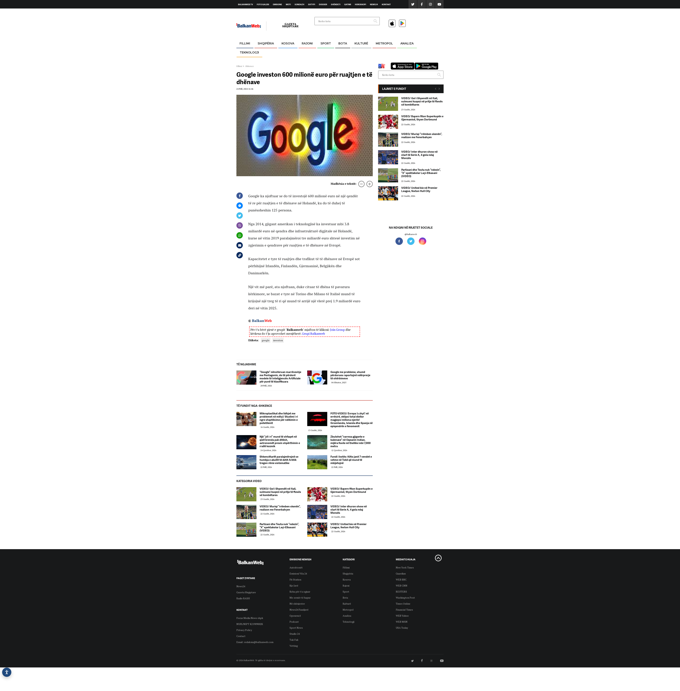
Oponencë (295, 615)
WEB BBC (401, 579)
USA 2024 (342, 52)
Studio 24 (295, 633)
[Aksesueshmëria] (6, 672)
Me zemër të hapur (300, 597)
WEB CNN (401, 585)
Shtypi (311, 4)
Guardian (401, 573)
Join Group (337, 330)
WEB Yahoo (402, 615)
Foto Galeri (263, 4)
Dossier (323, 4)
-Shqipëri (325, 60)
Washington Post (405, 597)
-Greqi (304, 52)
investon (278, 340)
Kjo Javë (294, 585)
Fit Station (295, 579)
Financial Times (404, 609)
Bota (342, 43)
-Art (356, 52)
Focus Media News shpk (249, 618)
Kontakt (386, 4)
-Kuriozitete (382, 52)
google (266, 340)
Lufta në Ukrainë (342, 61)
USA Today (402, 627)
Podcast (294, 621)
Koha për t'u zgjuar (300, 591)
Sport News (296, 627)
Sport (326, 43)
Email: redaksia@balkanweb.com (254, 642)
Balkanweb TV (245, 4)
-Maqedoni (307, 60)
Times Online (403, 603)
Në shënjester (297, 603)
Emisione (277, 4)
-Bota (323, 52)
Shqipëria (266, 43)
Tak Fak (294, 639)
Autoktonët (296, 567)
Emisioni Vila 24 (298, 573)
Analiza (407, 43)
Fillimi (245, 43)
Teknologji (249, 52)
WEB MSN (401, 621)
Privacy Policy (244, 630)
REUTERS (401, 591)
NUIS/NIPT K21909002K (249, 624)
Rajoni (307, 43)
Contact (240, 636)
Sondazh (299, 4)
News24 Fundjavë (299, 609)
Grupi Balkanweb (313, 334)
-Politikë (262, 60)
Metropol (384, 43)
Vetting (294, 645)
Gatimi (347, 4)
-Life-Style (381, 60)
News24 (374, 4)
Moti (288, 4)
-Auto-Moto (246, 61)
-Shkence (249, 66)
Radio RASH (243, 598)
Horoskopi (360, 4)
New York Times (405, 567)
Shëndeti (335, 4)
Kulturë (361, 43)
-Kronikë (262, 52)
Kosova (288, 43)
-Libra (357, 60)
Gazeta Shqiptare (246, 592)
